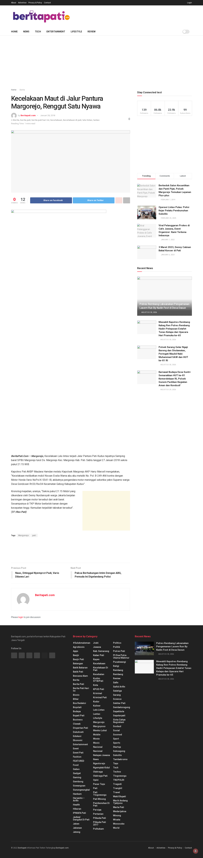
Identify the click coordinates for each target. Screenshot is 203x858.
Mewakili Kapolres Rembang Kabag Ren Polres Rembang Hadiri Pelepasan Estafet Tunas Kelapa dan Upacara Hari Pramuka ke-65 (174, 329)
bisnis (76, 695)
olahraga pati (100, 776)
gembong (78, 781)
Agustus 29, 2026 (168, 390)
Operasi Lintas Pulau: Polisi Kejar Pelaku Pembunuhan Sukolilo (174, 210)
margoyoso (99, 726)
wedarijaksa (119, 811)
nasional (97, 747)
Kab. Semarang (101, 651)
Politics (117, 643)
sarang (117, 695)
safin (115, 682)
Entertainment (55, 31)
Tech (38, 31)
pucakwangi (119, 662)
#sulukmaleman (81, 643)
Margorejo (23, 535)
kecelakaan (56, 120)
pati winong (99, 799)
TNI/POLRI (118, 780)
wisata (116, 819)
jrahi (95, 643)
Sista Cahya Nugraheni (119, 720)
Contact (47, 3)
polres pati (119, 651)
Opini (95, 780)
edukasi (77, 736)
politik (116, 647)
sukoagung (119, 751)
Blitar (76, 699)
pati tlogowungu (99, 793)
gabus (76, 769)
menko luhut (100, 730)
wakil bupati (119, 796)
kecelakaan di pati (72, 120)
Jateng (76, 832)
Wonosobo (118, 823)
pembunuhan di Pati (101, 804)
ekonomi (77, 740)
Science (117, 699)
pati (34, 535)
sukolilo (117, 755)
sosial (116, 730)
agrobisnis (79, 647)
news (96, 759)
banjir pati (78, 659)
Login (189, 3)
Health (76, 804)
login (20, 617)
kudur (96, 701)
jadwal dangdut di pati (81, 818)
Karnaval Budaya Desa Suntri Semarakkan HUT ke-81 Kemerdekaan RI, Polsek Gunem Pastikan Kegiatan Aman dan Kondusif (174, 379)
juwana (97, 647)
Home (14, 31)
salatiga (117, 691)
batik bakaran (80, 667)
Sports (116, 743)
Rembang (118, 674)
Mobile (96, 734)
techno (117, 771)
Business (78, 719)
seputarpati (119, 715)
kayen (96, 659)
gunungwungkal (81, 790)
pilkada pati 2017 (99, 823)
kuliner (97, 705)
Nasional (97, 751)
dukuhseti (78, 732)
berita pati (25, 120)
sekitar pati (119, 703)
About (13, 3)
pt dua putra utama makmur (121, 656)
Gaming (77, 777)
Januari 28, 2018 (47, 115)
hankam (77, 794)
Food (76, 765)
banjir (76, 655)
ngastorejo (99, 763)
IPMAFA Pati (79, 813)
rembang (118, 670)
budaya (77, 711)
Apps (75, 651)
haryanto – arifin (79, 799)
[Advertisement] (134, 16)
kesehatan (98, 674)
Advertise (22, 3)
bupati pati (78, 715)
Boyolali (77, 707)
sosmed (117, 734)
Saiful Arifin (119, 686)
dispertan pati (80, 728)
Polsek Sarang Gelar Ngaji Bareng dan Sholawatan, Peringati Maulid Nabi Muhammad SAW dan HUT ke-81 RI (173, 354)
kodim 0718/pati (98, 679)
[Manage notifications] (195, 851)
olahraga (98, 771)
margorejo (99, 722)
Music (96, 743)
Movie (96, 738)
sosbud (117, 726)
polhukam (98, 829)
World (116, 828)
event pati (78, 752)
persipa (97, 809)
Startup (117, 747)
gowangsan (79, 785)
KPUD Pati (98, 689)
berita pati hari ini (40, 120)
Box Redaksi (79, 703)
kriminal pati (100, 697)
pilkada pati (99, 818)
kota (95, 685)
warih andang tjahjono (120, 801)
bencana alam (80, 676)
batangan (78, 663)
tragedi (117, 784)
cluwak (77, 724)
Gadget (77, 773)
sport (116, 738)
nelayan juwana (101, 755)
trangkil (117, 788)
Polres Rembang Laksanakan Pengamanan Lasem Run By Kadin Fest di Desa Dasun (172, 646)
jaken (76, 823)
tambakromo (120, 759)
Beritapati (22, 848)
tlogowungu (119, 776)
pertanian (98, 814)
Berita (22, 90)
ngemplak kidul (101, 767)
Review (91, 31)
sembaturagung (121, 707)
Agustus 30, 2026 (149, 312)
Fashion (77, 757)
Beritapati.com (28, 115)
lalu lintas (87, 120)
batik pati (78, 671)
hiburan (77, 809)
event (76, 748)
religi (116, 666)
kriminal (97, 693)
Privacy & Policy (35, 3)
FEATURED (78, 761)
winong (117, 815)
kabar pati (98, 655)
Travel (116, 792)
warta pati (118, 807)
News (26, 31)
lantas (96, 120)
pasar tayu (99, 784)
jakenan (77, 828)
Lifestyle (76, 31)
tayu (115, 763)
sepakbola (118, 711)
